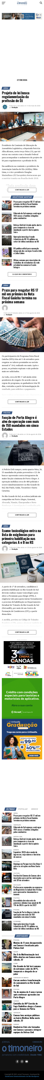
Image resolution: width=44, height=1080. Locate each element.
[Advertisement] (22, 53)
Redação (15, 107)
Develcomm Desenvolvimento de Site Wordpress (22, 1076)
